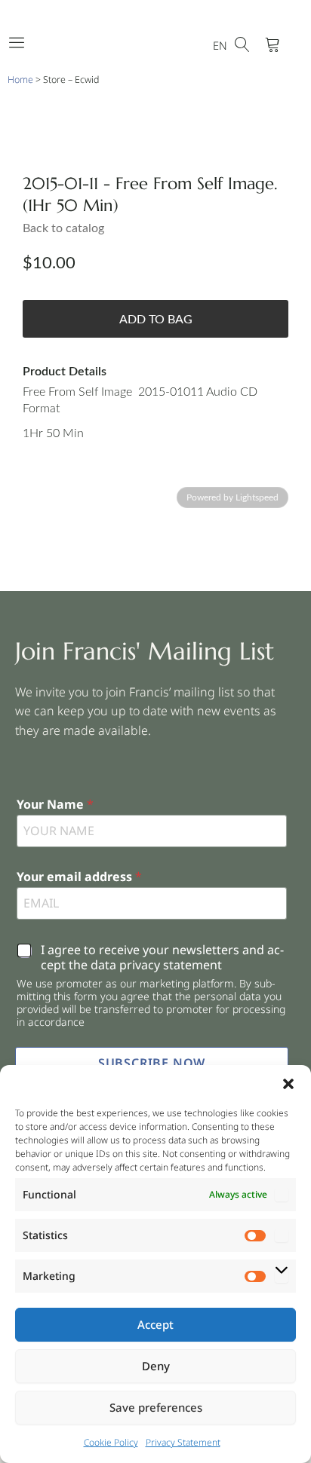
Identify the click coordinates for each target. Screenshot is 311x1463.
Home (20, 79)
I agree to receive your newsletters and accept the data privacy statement (162, 958)
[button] (288, 1083)
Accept (155, 1324)
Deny (156, 1365)
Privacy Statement (183, 1442)
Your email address (79, 877)
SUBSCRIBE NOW (151, 1062)
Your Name (55, 804)
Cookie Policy (111, 1442)
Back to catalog (63, 228)
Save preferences (155, 1407)
